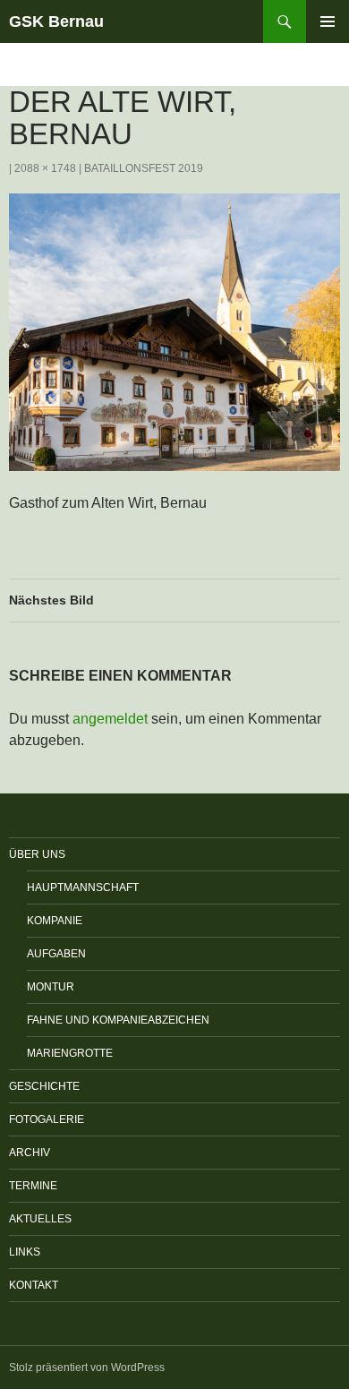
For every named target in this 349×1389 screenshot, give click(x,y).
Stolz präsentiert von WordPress (87, 1367)
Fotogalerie (46, 1119)
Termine (33, 1185)
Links (24, 1252)
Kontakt (33, 1285)
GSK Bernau (56, 21)
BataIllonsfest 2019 (143, 168)
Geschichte (44, 1086)
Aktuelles (40, 1219)
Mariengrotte (70, 1053)
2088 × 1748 (45, 168)
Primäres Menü (327, 21)
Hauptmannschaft (83, 887)
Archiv (29, 1152)
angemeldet (110, 718)
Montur (50, 987)
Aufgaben (56, 953)
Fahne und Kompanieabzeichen (118, 1020)
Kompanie (54, 920)
